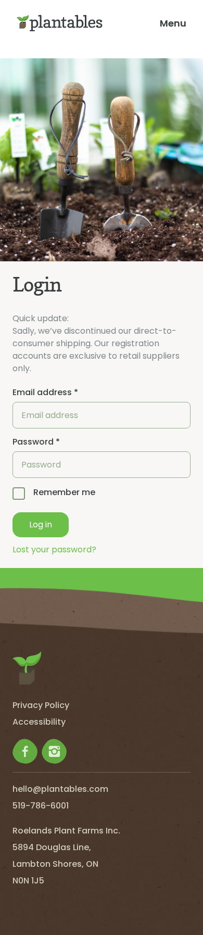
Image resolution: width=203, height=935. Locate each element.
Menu (173, 23)
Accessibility (39, 722)
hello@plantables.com (60, 789)
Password (36, 442)
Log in (40, 524)
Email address (45, 392)
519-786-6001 (40, 806)
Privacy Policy (40, 705)
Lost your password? (54, 549)
